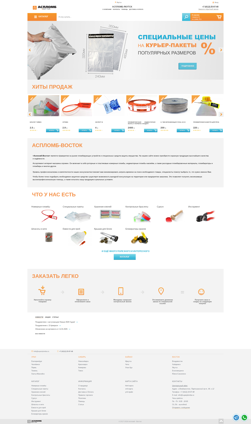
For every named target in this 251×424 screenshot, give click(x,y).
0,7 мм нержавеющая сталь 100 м (173, 122)
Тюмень (34, 371)
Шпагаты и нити (39, 229)
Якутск (175, 368)
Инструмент (194, 207)
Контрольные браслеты (137, 207)
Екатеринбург (36, 361)
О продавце (83, 386)
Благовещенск (178, 371)
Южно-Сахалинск (179, 374)
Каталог (125, 257)
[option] (125, 50)
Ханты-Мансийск (38, 374)
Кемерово (82, 368)
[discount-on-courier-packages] (125, 50)
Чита (127, 364)
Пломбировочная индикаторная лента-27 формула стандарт (141, 122)
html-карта (129, 386)
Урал (33, 357)
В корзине (195, 15)
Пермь (33, 368)
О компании (106, 9)
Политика (82, 398)
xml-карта (129, 389)
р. (200, 19)
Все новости (40, 333)
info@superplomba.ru (41, 351)
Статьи (81, 404)
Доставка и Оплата (85, 392)
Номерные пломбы (40, 207)
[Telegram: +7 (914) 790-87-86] (236, 417)
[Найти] (186, 17)
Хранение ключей (102, 207)
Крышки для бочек (103, 229)
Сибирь (82, 357)
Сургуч (160, 207)
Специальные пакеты (73, 207)
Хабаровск (176, 364)
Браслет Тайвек (35, 122)
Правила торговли (85, 395)
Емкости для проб (71, 229)
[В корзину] (218, 17)
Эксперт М (99, 122)
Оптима (65, 122)
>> (77, 322)
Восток (176, 357)
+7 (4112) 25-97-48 (210, 7)
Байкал (128, 357)
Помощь (124, 9)
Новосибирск (83, 361)
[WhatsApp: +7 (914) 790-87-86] (244, 417)
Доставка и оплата (136, 9)
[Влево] (29, 49)
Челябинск (35, 364)
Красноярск (82, 364)
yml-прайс (129, 392)
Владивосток (177, 361)
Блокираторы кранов (136, 229)
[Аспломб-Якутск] (44, 9)
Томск (80, 371)
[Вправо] (221, 49)
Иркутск (128, 361)
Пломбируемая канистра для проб (206, 122)
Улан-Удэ (128, 368)
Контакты (116, 9)
